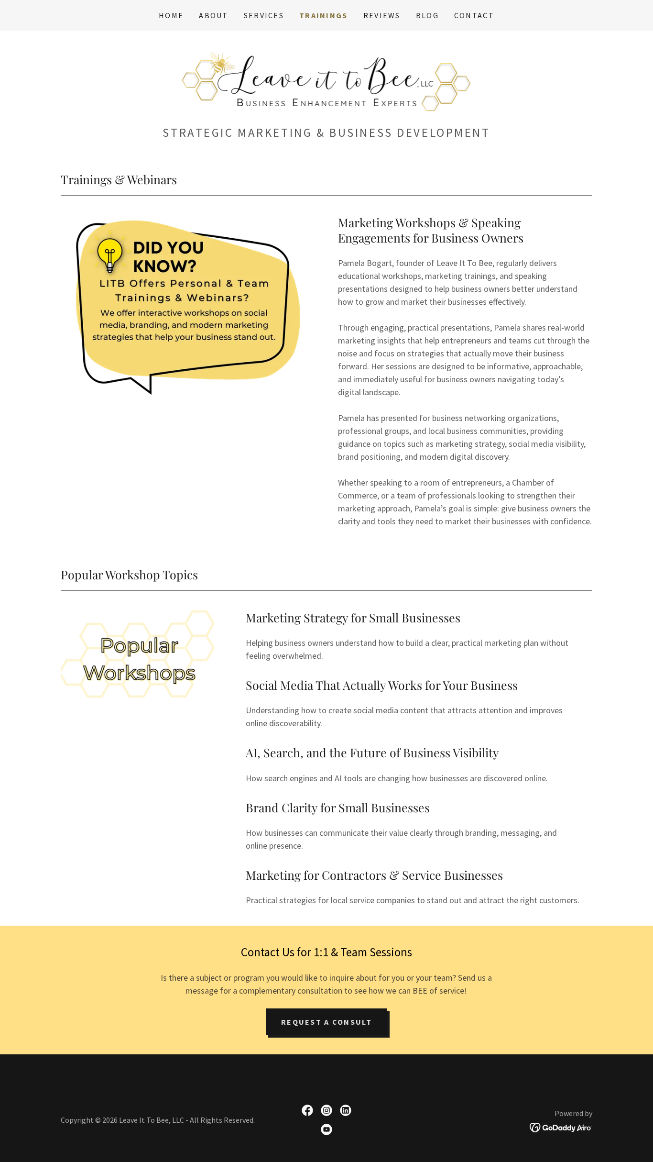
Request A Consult (326, 1022)
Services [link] (264, 15)
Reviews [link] (382, 15)
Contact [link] (474, 15)
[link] (326, 80)
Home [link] (171, 15)
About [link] (213, 15)
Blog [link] (427, 15)
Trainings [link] (323, 15)
